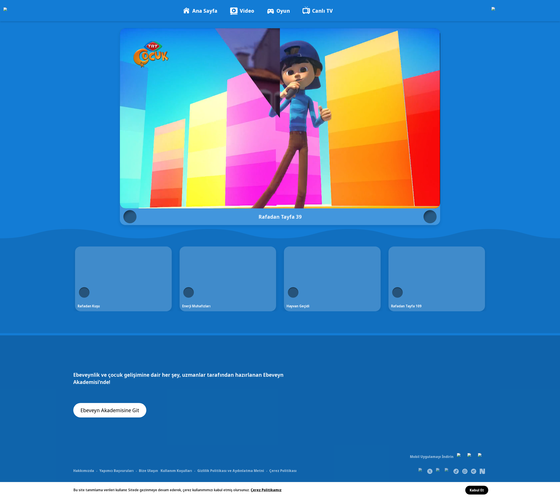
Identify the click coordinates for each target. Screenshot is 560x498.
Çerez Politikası (283, 470)
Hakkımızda (83, 470)
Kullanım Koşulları (176, 470)
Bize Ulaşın (148, 470)
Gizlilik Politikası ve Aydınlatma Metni (230, 470)
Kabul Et (477, 490)
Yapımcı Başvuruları (116, 470)
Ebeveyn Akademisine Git (109, 410)
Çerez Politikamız (266, 489)
